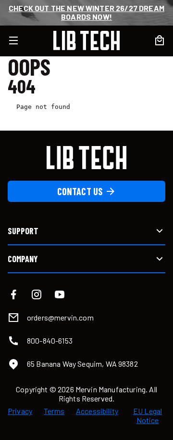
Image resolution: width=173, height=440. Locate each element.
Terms (54, 411)
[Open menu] (19, 40)
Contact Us (80, 191)
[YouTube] (59, 294)
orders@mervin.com (60, 317)
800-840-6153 (50, 340)
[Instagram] (36, 294)
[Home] (86, 40)
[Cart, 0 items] (159, 40)
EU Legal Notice (147, 415)
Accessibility (97, 411)
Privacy (20, 411)
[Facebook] (13, 294)
